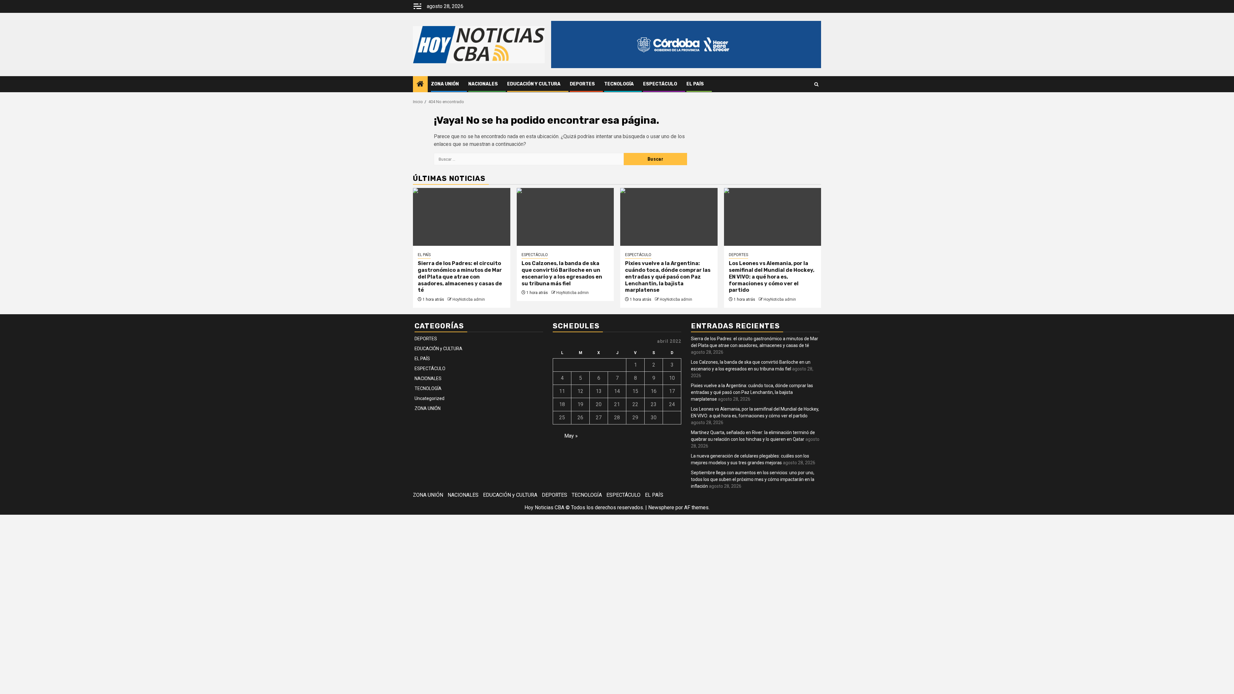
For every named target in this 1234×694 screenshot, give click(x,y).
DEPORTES (582, 84)
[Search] (816, 84)
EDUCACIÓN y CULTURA (533, 84)
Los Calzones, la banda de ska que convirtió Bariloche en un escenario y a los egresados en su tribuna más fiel (562, 273)
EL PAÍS (695, 84)
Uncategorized (429, 398)
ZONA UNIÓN (445, 84)
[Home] (420, 84)
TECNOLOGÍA (619, 84)
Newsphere (661, 507)
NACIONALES (483, 84)
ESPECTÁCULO (660, 84)
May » (571, 436)
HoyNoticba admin (468, 299)
